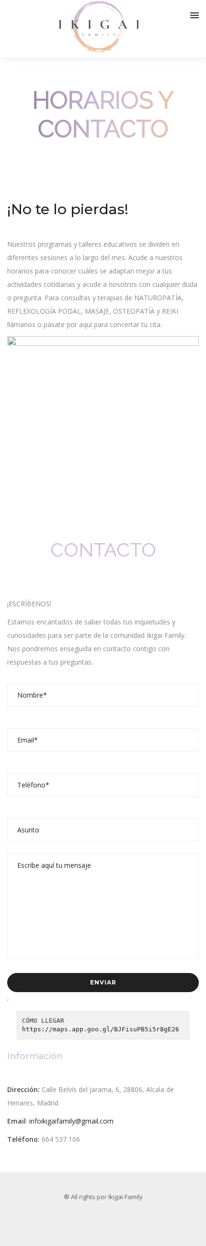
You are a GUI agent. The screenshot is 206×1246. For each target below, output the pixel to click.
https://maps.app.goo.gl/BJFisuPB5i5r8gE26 (100, 1029)
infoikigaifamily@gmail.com (71, 1121)
